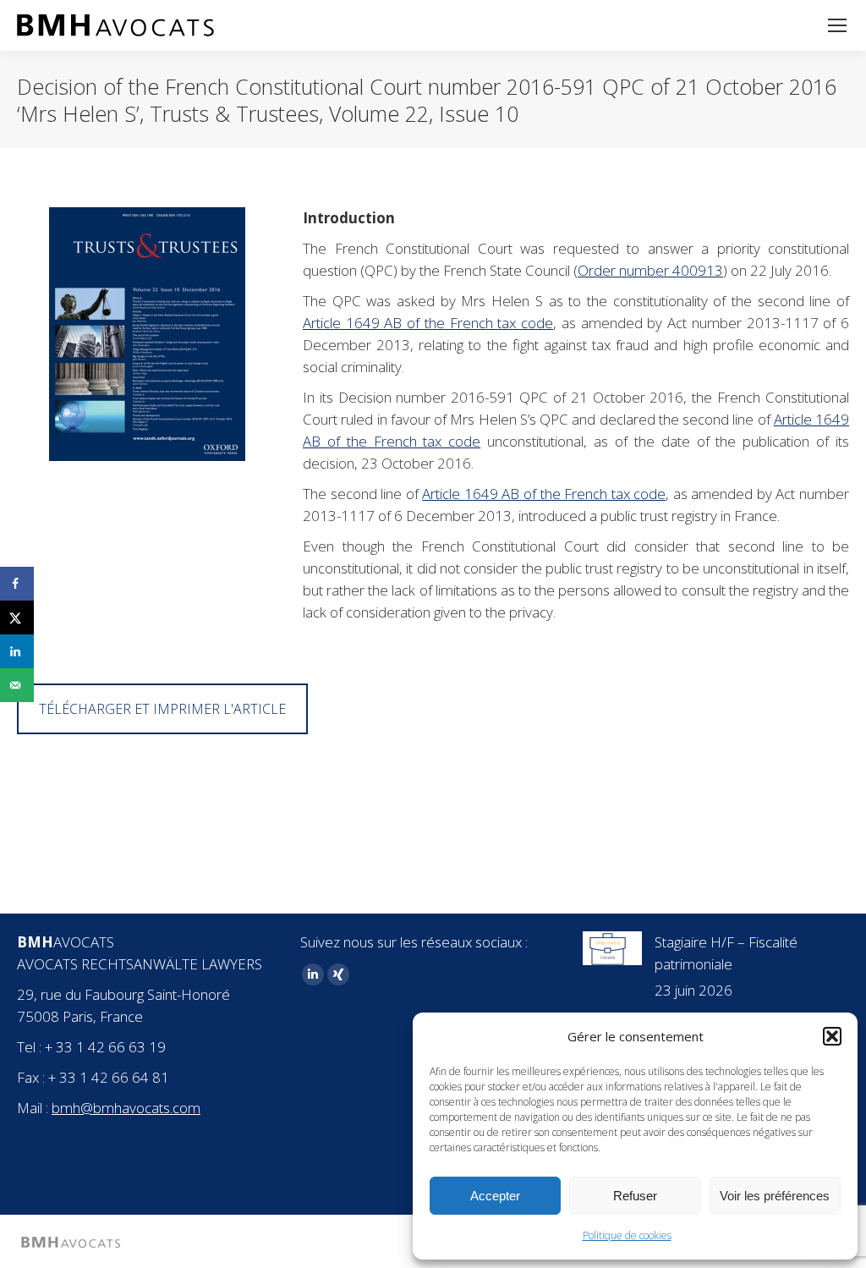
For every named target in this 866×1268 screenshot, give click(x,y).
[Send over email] (17, 685)
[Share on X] (17, 617)
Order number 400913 (650, 270)
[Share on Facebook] (17, 584)
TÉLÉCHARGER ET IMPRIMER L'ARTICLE (162, 709)
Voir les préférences (775, 1195)
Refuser (635, 1195)
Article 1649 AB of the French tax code (428, 322)
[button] (832, 1036)
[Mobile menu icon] (837, 25)
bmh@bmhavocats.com (126, 1107)
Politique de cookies (627, 1235)
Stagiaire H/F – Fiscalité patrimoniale (726, 953)
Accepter (495, 1195)
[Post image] (612, 948)
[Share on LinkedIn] (17, 651)
